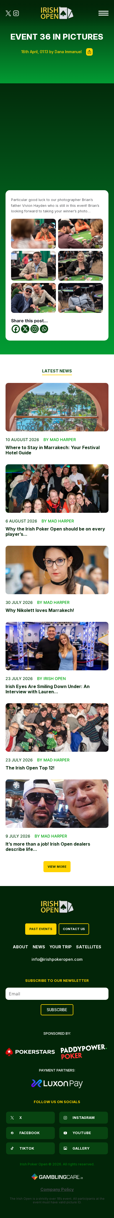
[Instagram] (34, 329)
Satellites (88, 946)
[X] (25, 329)
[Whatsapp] (44, 329)
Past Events (40, 929)
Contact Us (74, 929)
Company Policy (57, 1189)
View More (57, 867)
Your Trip (61, 946)
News (39, 946)
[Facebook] (16, 329)
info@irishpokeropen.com (57, 959)
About (20, 946)
